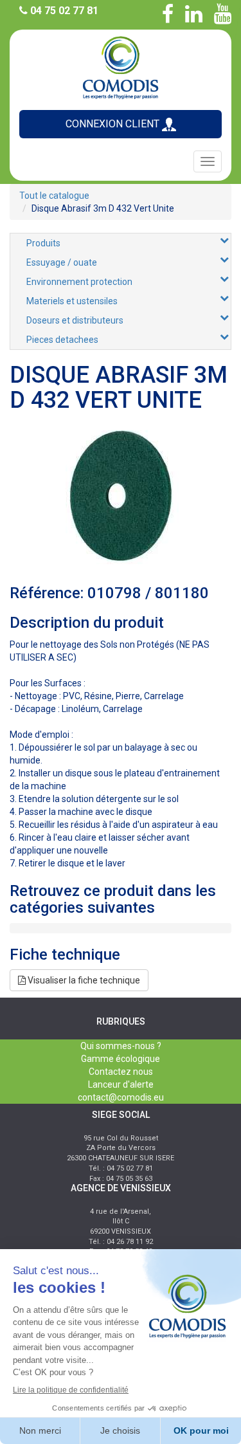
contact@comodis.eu (121, 1097)
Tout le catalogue (54, 195)
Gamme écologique (120, 1059)
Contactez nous (121, 1071)
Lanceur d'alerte (121, 1084)
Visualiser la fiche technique (83, 980)
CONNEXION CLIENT (114, 124)
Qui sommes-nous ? (120, 1046)
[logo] (120, 66)
